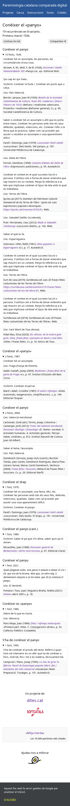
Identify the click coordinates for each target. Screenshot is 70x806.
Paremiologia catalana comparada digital (35, 5)
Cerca (20, 13)
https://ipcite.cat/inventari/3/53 (21, 209)
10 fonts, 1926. (13, 54)
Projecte (8, 13)
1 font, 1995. (12, 645)
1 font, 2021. (12, 565)
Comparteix (57, 41)
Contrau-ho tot (12, 41)
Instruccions (35, 13)
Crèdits (61, 13)
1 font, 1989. (12, 534)
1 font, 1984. (12, 609)
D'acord (10, 800)
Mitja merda (35, 733)
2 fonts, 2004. (12, 413)
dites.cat (35, 700)
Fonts (50, 13)
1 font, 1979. (12, 487)
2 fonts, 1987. (12, 356)
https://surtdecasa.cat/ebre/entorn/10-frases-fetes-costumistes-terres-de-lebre (32, 288)
